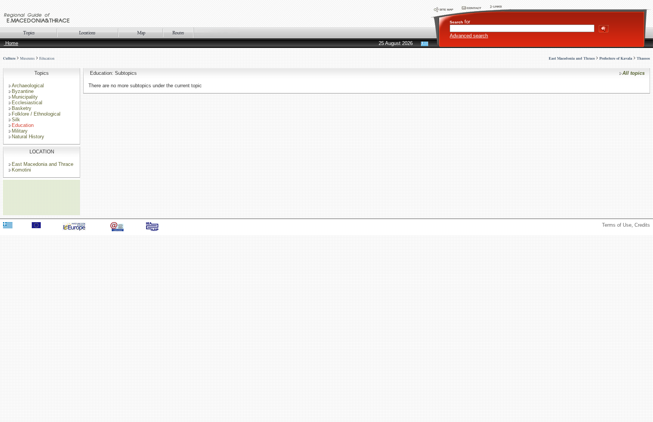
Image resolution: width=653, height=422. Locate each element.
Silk (16, 119)
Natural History (28, 136)
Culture (9, 58)
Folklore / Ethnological (36, 114)
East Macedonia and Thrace (42, 164)
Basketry (21, 108)
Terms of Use (616, 225)
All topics (633, 73)
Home (11, 43)
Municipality (25, 97)
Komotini (21, 170)
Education (46, 58)
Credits (642, 225)
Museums (27, 58)
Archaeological (28, 85)
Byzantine (23, 91)
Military (20, 131)
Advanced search (469, 36)
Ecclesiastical (27, 102)
